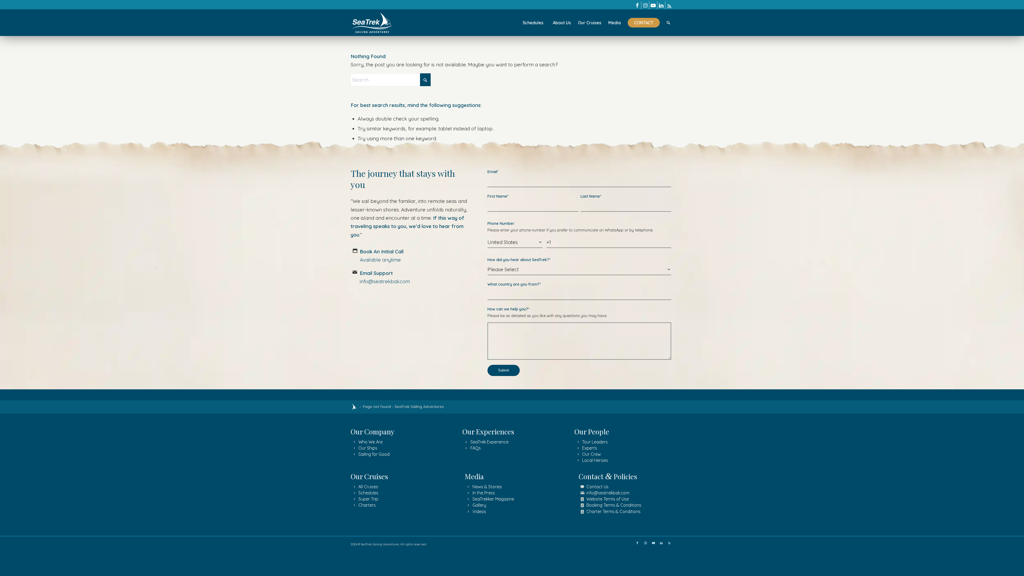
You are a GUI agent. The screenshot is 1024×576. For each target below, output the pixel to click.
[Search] (668, 22)
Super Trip (368, 499)
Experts (589, 448)
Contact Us (597, 486)
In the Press (484, 492)
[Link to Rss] (669, 5)
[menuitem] (533, 22)
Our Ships (367, 448)
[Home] (354, 406)
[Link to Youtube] (653, 5)
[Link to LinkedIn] (661, 5)
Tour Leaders (595, 442)
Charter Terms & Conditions (613, 511)
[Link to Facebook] (637, 5)
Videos (479, 511)
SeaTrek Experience (489, 442)
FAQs (475, 448)
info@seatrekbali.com (607, 492)
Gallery (479, 505)
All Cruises (368, 486)
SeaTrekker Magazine (493, 499)
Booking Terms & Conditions (613, 505)
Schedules (368, 492)
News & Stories (487, 486)
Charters (367, 505)
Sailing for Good (374, 454)
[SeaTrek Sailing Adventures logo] (372, 23)
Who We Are (370, 442)
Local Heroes (595, 460)
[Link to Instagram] (645, 5)
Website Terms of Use (607, 499)
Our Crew (591, 454)
